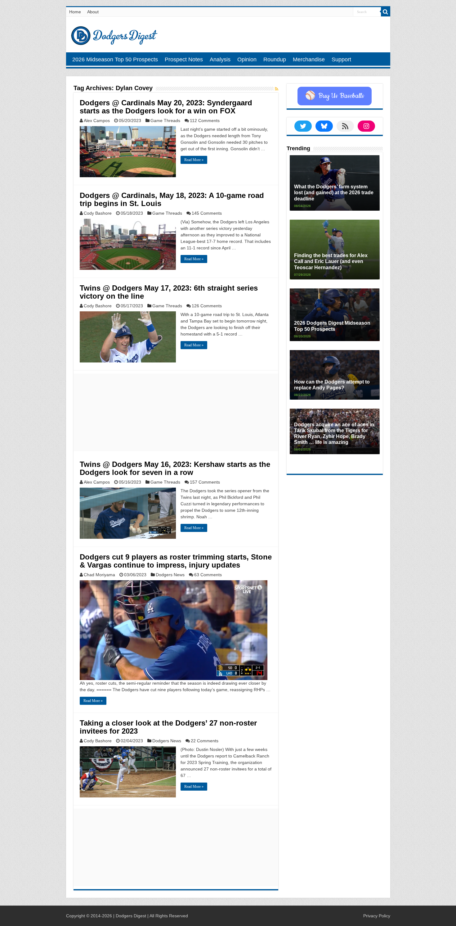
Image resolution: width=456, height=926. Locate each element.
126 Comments (207, 305)
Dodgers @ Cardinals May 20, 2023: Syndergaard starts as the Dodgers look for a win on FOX (166, 107)
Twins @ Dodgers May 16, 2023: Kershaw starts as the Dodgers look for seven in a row (175, 468)
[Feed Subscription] (276, 88)
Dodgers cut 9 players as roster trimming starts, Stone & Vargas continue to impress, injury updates (176, 561)
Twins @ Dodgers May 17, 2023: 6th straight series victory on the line (169, 292)
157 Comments (205, 482)
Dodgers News (170, 574)
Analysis (220, 59)
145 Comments (207, 213)
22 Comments (204, 740)
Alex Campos (97, 120)
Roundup (274, 59)
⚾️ (334, 96)
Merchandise (309, 59)
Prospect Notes (184, 59)
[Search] (385, 11)
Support (341, 59)
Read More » (193, 160)
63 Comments (208, 574)
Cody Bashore (98, 213)
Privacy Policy (376, 915)
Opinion (247, 59)
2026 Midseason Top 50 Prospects (115, 59)
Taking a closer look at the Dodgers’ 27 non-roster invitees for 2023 (168, 727)
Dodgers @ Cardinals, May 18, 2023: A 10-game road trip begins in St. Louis (172, 199)
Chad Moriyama (99, 574)
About (93, 11)
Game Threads (165, 120)
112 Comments (205, 120)
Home (75, 11)
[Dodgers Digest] (114, 34)
